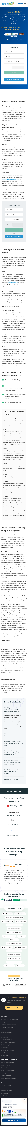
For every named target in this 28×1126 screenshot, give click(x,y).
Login (21, 3)
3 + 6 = (7, 67)
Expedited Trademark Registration (8, 1078)
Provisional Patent (15, 91)
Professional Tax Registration (14, 954)
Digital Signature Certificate (14, 958)
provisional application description (10, 179)
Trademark (8, 91)
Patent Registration (7, 913)
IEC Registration (21, 936)
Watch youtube (16, 805)
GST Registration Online (7, 921)
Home (2, 91)
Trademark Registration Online (14, 962)
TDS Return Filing (5, 1055)
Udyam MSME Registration (9, 936)
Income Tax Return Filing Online (14, 943)
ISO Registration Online (7, 947)
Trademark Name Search (6, 1088)
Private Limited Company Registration (14, 917)
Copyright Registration (20, 913)
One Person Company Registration (14, 925)
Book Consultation (14, 79)
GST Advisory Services (6, 1052)
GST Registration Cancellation (7, 1050)
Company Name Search (6, 1085)
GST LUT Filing (20, 965)
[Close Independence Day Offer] (25, 1100)
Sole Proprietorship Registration (14, 932)
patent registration (13, 282)
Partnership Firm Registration (14, 928)
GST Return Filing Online (20, 947)
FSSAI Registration (14, 939)
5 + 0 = (7, 224)
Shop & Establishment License (14, 951)
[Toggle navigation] (25, 3)
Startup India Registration (6, 1032)
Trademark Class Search (6, 1090)
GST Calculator (4, 1093)
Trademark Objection (5, 1067)
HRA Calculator (4, 1095)
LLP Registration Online (21, 921)
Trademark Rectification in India (8, 1070)
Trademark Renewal (9, 965)
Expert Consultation (15, 1008)
